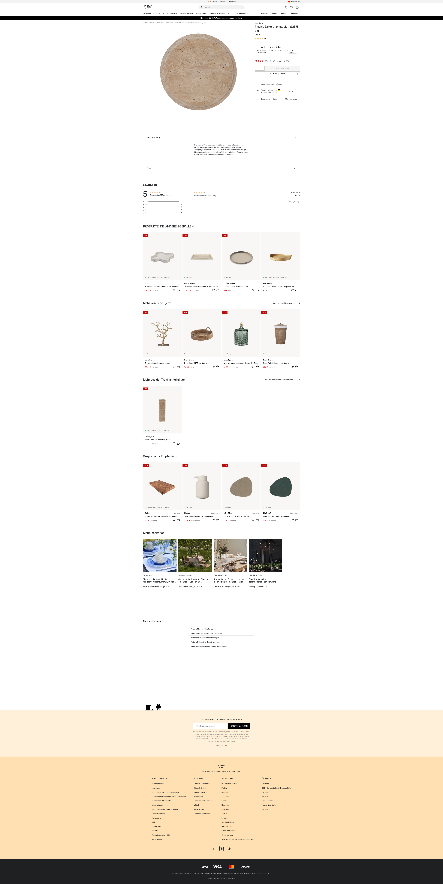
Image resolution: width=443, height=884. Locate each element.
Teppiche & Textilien (217, 13)
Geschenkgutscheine (202, 814)
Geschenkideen (228, 822)
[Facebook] (214, 848)
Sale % (224, 801)
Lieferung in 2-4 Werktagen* (223, 1)
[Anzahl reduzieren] (256, 68)
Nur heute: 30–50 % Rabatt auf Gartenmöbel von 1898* (221, 18)
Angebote (285, 13)
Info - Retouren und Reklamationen (165, 792)
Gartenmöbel (199, 809)
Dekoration (161, 23)
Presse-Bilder (267, 801)
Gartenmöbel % (242, 13)
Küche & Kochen (186, 13)
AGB (153, 822)
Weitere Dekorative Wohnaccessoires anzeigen (209, 646)
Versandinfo (293, 91)
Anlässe (224, 814)
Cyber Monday (227, 835)
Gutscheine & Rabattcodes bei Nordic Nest (238, 839)
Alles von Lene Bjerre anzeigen (284, 303)
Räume (224, 818)
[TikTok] (229, 848)
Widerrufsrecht (158, 839)
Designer (225, 792)
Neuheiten (264, 13)
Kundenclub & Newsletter (161, 801)
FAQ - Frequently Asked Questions (165, 809)
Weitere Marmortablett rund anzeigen (205, 638)
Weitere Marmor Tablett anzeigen (203, 629)
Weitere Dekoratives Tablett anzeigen (205, 642)
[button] (260, 39)
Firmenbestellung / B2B (161, 835)
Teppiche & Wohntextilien (203, 801)
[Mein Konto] (286, 7)
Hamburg (265, 809)
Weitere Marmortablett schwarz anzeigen (206, 633)
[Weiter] (246, 72)
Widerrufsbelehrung (160, 805)
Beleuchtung (201, 13)
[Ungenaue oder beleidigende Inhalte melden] (298, 201)
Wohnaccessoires (169, 13)
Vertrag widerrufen (221, 745)
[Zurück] (151, 72)
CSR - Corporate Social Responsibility (276, 788)
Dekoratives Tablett (173, 23)
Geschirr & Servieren (151, 13)
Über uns (265, 784)
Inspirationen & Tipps (230, 784)
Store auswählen (291, 99)
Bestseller (225, 809)
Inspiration (295, 13)
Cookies (155, 831)
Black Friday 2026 (228, 831)
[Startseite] (147, 7)
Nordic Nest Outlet (269, 805)
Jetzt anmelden (292, 51)
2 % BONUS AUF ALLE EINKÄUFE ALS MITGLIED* (223, 3)
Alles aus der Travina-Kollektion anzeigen (280, 380)
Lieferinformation (158, 814)
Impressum (156, 788)
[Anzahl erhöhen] (263, 68)
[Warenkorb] (297, 7)
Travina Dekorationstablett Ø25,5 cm (193, 23)
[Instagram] (221, 848)
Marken (275, 13)
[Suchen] (201, 7)
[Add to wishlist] (174, 290)
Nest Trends (226, 827)
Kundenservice (158, 784)
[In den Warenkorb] (178, 290)
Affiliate (265, 797)
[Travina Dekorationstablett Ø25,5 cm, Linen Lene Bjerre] (198, 72)
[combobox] (294, 1)
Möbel (230, 13)
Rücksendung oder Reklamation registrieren (169, 797)
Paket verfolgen (158, 818)
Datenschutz (157, 827)
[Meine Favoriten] (291, 7)
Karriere (265, 792)
